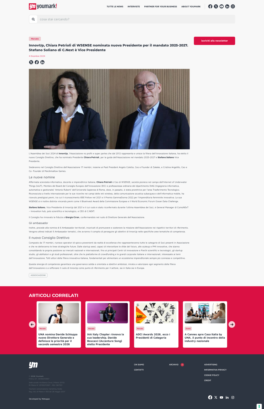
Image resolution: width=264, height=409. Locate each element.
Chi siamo (139, 364)
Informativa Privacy (215, 370)
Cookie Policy (211, 375)
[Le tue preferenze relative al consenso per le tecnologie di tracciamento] (259, 406)
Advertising (210, 364)
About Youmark (191, 6)
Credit (207, 380)
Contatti (139, 370)
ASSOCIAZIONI (38, 275)
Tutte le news (115, 6)
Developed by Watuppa (39, 399)
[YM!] (43, 6)
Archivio (173, 364)
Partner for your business (160, 6)
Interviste (134, 6)
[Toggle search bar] (33, 19)
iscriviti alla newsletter (214, 40)
